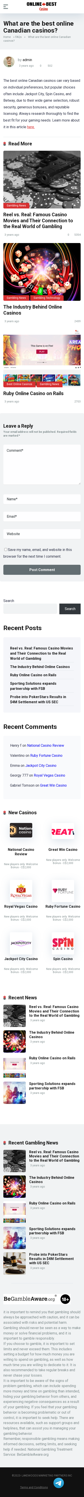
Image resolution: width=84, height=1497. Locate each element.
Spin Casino (63, 959)
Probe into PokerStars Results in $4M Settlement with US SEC (38, 699)
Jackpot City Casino (40, 765)
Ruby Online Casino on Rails (33, 393)
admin (27, 60)
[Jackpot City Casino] (21, 953)
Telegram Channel (58, 1483)
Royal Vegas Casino (49, 775)
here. (31, 127)
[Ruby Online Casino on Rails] (42, 358)
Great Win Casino (53, 785)
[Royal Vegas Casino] (21, 901)
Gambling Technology (47, 297)
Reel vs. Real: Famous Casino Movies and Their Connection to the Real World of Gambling (38, 220)
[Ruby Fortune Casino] (63, 901)
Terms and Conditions (34, 1487)
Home (7, 37)
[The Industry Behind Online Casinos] (42, 272)
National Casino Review (45, 745)
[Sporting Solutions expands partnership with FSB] (14, 1103)
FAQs (18, 37)
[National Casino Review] (21, 836)
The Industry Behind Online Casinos (40, 667)
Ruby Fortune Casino (46, 755)
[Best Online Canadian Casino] (42, 6)
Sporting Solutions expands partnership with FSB (33, 686)
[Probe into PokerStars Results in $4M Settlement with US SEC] (14, 1273)
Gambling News (16, 205)
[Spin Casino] (63, 953)
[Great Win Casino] (63, 838)
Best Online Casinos (19, 384)
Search (8, 601)
